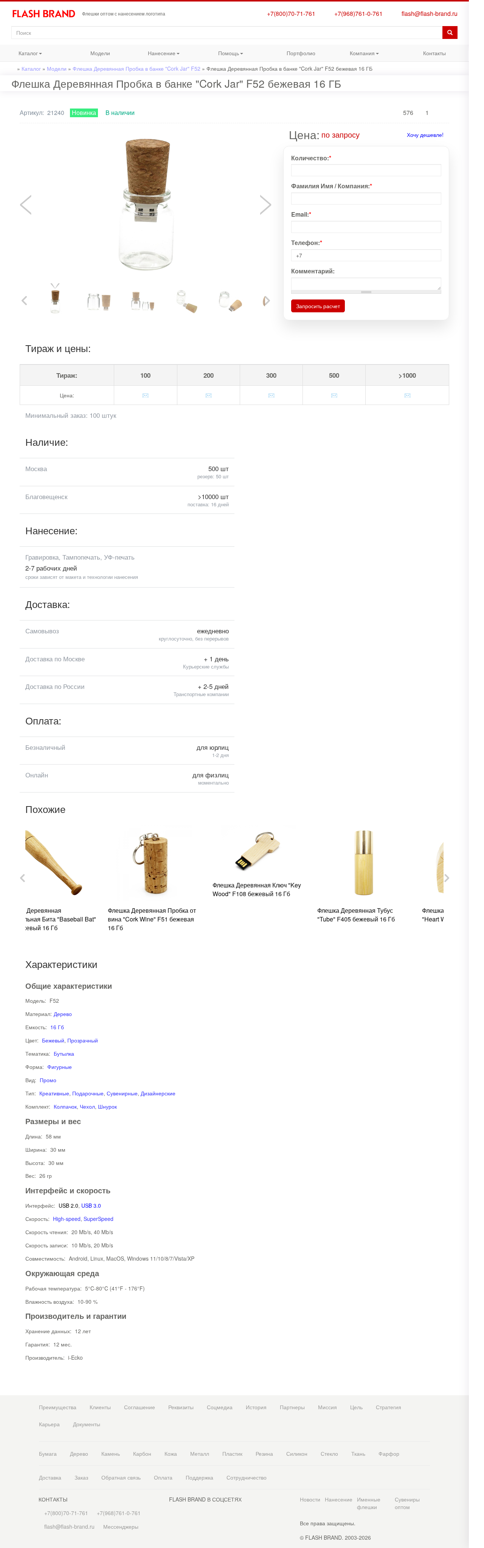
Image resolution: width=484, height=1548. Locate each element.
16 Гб (57, 1027)
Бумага (48, 1453)
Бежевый (53, 1040)
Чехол (87, 1106)
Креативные (54, 1093)
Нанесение (155, 55)
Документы (86, 1424)
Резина (264, 1453)
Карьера (49, 1424)
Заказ (81, 1477)
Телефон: (306, 243)
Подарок (476, 120)
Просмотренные (476, 33)
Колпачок (65, 1106)
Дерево (63, 1014)
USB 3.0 (91, 1205)
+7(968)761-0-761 (357, 13)
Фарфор (389, 1453)
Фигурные (59, 1066)
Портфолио (301, 53)
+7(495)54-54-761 (476, 61)
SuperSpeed (98, 1218)
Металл (199, 1453)
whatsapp (476, 149)
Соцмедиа (220, 1407)
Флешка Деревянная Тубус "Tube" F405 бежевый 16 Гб (279, 914)
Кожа (170, 1453)
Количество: (311, 158)
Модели (100, 53)
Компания (354, 55)
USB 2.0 (68, 1205)
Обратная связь (121, 1477)
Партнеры (292, 1407)
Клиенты (100, 1407)
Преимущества (57, 1407)
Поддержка (199, 1477)
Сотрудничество (246, 1477)
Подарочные (88, 1093)
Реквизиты (181, 1407)
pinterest (476, 222)
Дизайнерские (158, 1093)
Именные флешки (368, 1503)
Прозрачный (82, 1040)
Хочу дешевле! (425, 134)
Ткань (358, 1453)
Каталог (19, 55)
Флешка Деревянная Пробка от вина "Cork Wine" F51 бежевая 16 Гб (75, 919)
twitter (476, 207)
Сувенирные (122, 1093)
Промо (48, 1080)
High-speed (67, 1218)
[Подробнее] (365, 134)
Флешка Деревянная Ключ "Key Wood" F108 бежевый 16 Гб (180, 889)
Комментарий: (313, 271)
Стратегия (388, 1407)
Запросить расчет (318, 306)
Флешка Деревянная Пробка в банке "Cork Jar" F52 (136, 68)
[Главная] (46, 13)
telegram (476, 164)
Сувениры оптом (407, 1503)
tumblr (476, 252)
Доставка (50, 1477)
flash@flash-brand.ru (428, 13)
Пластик (232, 1453)
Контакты (434, 53)
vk (476, 192)
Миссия (327, 1407)
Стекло (329, 1453)
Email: (301, 214)
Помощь (219, 55)
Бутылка (64, 1053)
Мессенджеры (120, 1526)
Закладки (476, 18)
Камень (110, 1453)
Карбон (142, 1453)
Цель (356, 1407)
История (256, 1407)
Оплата (163, 1477)
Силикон (296, 1453)
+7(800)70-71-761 (289, 13)
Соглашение (139, 1407)
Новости (310, 1499)
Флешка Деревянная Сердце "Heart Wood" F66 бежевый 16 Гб (391, 914)
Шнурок (107, 1106)
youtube (476, 237)
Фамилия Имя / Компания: (331, 186)
